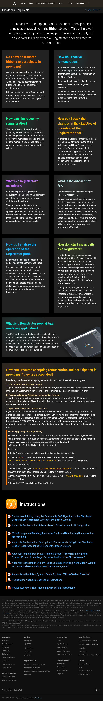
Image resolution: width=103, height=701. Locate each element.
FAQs (80, 667)
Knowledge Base (84, 664)
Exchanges (5, 654)
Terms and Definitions (64, 654)
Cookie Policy (18, 690)
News (31, 3)
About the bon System (45, 3)
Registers (60, 674)
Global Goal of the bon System (90, 655)
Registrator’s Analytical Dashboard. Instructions (37, 579)
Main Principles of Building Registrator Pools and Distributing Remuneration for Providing (53, 534)
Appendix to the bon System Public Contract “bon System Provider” (51, 574)
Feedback (38, 698)
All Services (28, 655)
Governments (6, 668)
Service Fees (61, 667)
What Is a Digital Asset (9, 680)
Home (23, 3)
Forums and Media (8, 664)
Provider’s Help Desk (85, 671)
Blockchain (61, 663)
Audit (70, 3)
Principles (82, 648)
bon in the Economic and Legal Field (37, 671)
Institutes (5, 661)
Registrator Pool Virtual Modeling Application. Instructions (43, 587)
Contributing (83, 651)
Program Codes (62, 670)
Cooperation (80, 3)
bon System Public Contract (34, 664)
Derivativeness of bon (32, 668)
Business (5, 641)
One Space (28, 641)
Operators (5, 647)
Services (61, 3)
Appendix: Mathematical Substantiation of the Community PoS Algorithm (51, 525)
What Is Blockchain (8, 677)
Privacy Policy (6, 690)
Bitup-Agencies (7, 644)
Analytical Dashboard (93, 10)
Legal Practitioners (8, 657)
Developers (6, 651)
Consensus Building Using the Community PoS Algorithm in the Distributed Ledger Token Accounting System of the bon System (52, 518)
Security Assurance (63, 651)
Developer (27, 674)
